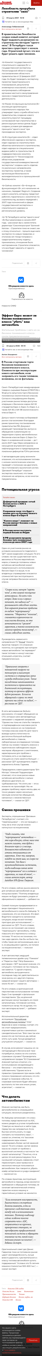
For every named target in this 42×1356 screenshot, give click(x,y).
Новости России (8, 1291)
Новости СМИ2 (9, 306)
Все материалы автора (11, 29)
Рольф (22, 642)
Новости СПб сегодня (16, 1288)
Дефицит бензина (9, 1297)
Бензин (18, 1300)
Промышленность (9, 1294)
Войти (36, 3)
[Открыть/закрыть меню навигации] (23, 3)
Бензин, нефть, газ (26, 1297)
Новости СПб (7, 1300)
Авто (19, 1291)
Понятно (33, 1340)
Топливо (22, 1294)
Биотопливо (28, 1291)
